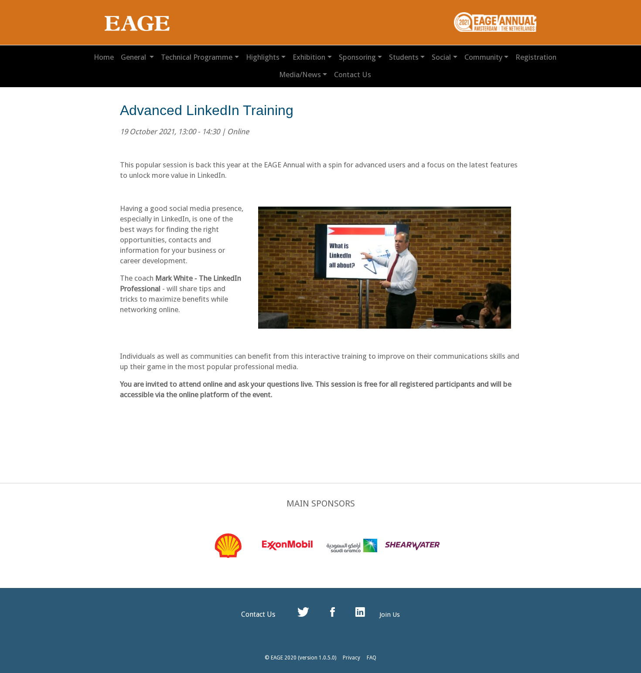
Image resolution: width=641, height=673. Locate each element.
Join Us (389, 615)
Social (441, 57)
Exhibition (309, 57)
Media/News (300, 74)
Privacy (351, 658)
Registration (535, 57)
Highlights (263, 57)
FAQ (371, 658)
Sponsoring (357, 57)
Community (483, 57)
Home (104, 57)
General (134, 57)
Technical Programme (196, 57)
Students (404, 57)
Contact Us (352, 74)
